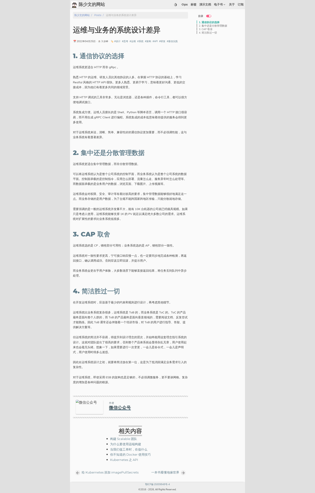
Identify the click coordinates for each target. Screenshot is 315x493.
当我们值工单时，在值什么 (128, 449)
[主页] (74, 4)
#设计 (117, 41)
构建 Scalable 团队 (123, 439)
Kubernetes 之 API (124, 460)
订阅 (241, 4)
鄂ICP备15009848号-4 (157, 484)
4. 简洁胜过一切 (208, 32)
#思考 (125, 41)
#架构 (148, 41)
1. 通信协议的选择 (209, 22)
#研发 (162, 41)
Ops (185, 4)
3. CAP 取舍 (206, 29)
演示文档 (205, 4)
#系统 (140, 41)
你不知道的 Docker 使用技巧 (130, 454)
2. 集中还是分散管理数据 (213, 25)
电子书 (218, 4)
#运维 (133, 41)
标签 (194, 4)
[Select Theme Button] (175, 4)
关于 (232, 4)
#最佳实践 (172, 41)
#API (155, 41)
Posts (97, 15)
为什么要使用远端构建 (125, 444)
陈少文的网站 (82, 15)
